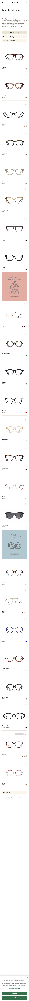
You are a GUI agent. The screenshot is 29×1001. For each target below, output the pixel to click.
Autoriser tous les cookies (14, 998)
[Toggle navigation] (3, 2)
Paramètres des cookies (14, 988)
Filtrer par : (6, 36)
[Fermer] (27, 978)
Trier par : (5, 40)
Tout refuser (14, 993)
